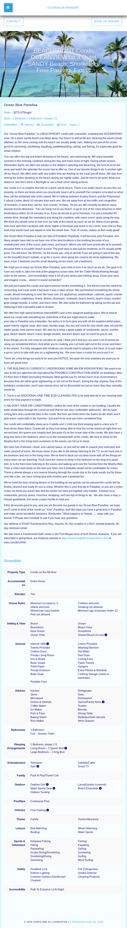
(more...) (74, 124)
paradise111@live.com (87, 922)
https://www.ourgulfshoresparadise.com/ (85, 538)
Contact (14, 21)
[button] (63, 89)
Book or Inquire (107, 21)
